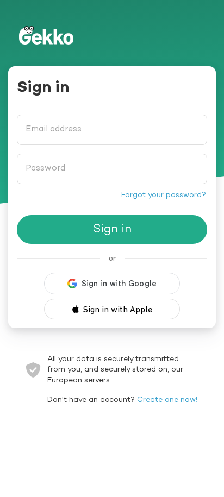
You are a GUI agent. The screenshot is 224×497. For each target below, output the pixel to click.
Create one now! (167, 400)
